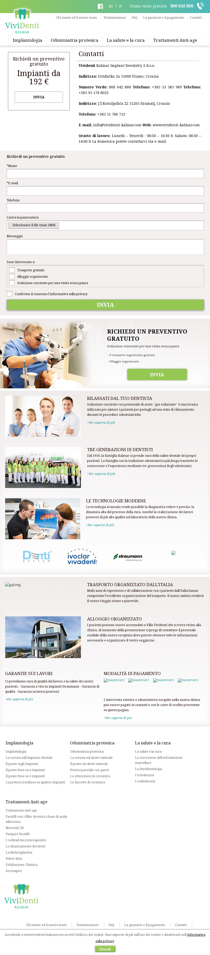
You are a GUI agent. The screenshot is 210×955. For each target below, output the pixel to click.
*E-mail (12, 183)
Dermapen (14, 871)
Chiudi (105, 949)
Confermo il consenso (51, 294)
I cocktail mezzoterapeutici (26, 840)
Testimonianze (114, 17)
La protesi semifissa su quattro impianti (35, 782)
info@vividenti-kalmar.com (117, 124)
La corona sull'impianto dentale (29, 757)
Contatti (196, 17)
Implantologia (16, 751)
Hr (111, 6)
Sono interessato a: (21, 262)
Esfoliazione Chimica (21, 865)
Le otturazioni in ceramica (90, 776)
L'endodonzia (145, 781)
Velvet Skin (14, 858)
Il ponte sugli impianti (22, 764)
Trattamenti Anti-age (21, 810)
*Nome (12, 166)
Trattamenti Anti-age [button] (175, 40)
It (120, 6)
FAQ (135, 17)
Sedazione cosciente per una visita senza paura (52, 283)
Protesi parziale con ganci (89, 770)
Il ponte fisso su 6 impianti (25, 776)
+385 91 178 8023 (94, 92)
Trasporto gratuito (31, 270)
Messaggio (15, 236)
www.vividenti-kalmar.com (176, 124)
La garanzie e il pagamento (163, 17)
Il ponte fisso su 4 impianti (25, 770)
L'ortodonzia (144, 775)
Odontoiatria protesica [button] (74, 40)
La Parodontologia (148, 769)
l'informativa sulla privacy (68, 294)
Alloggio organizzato (32, 276)
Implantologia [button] (27, 40)
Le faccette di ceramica (87, 782)
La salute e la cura (148, 751)
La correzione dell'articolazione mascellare (159, 760)
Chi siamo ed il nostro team (76, 17)
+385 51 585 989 (167, 87)
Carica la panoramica (23, 217)
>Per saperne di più (101, 422)
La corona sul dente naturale (91, 757)
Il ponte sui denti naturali (89, 764)
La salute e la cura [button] (126, 40)
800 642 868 (120, 87)
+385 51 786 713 (111, 114)
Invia (39, 97)
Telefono (13, 200)
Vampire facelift (18, 834)
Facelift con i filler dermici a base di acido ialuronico (36, 819)
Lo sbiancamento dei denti (25, 846)
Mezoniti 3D (15, 828)
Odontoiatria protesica (87, 751)
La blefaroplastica (19, 852)
